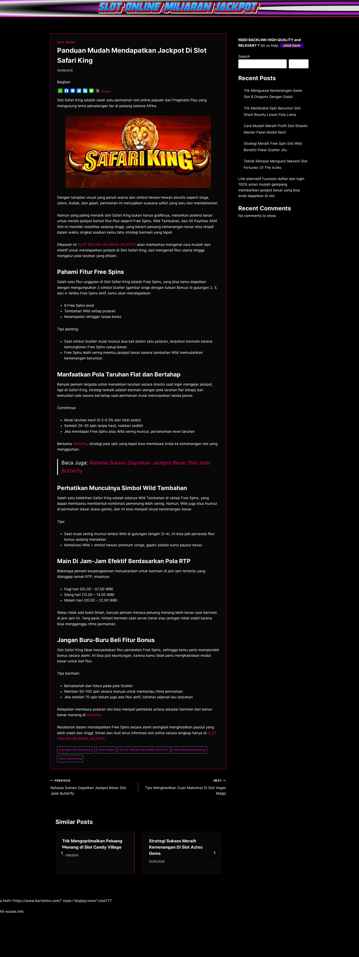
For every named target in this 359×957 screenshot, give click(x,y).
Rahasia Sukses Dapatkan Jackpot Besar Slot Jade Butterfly (88, 787)
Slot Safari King (70, 758)
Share (106, 91)
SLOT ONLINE (66, 42)
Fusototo (269, 179)
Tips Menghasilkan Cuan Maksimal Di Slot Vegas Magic (185, 787)
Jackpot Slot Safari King (76, 749)
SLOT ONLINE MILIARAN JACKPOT (107, 245)
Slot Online (106, 749)
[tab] (130, 878)
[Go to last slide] (62, 853)
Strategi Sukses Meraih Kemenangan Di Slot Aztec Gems (176, 847)
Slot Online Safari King (189, 749)
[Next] (214, 853)
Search (244, 56)
